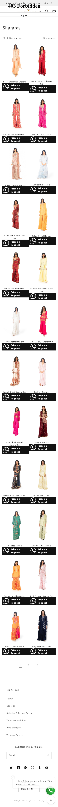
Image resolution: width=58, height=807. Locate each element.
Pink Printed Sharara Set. (14, 134)
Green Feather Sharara (41, 545)
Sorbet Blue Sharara (41, 184)
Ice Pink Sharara (41, 392)
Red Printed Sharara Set (14, 288)
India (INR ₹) (27, 788)
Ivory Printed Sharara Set (14, 392)
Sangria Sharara (41, 442)
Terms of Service (14, 735)
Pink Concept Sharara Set (41, 596)
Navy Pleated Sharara (41, 646)
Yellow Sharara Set (41, 495)
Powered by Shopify (37, 801)
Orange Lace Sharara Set (14, 596)
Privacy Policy (13, 727)
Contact (10, 705)
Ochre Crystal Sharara (41, 236)
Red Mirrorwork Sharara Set (41, 82)
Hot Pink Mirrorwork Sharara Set (15, 443)
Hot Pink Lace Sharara (41, 134)
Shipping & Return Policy (19, 713)
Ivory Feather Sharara (14, 341)
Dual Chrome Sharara (14, 646)
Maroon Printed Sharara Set (14, 236)
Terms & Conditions (16, 720)
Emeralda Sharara (14, 545)
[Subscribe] (48, 755)
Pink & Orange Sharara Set (41, 341)
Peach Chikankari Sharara (14, 82)
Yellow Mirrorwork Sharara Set (41, 289)
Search (10, 698)
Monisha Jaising (24, 801)
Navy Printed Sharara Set (14, 495)
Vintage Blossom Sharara (14, 185)
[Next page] (37, 665)
